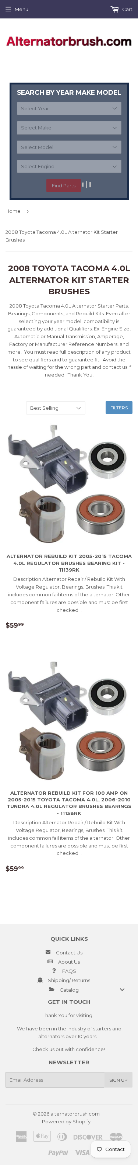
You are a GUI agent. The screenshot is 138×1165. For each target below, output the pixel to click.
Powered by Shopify (66, 1121)
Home (13, 211)
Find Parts (63, 185)
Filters (119, 407)
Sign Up (118, 1080)
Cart (126, 9)
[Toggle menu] (122, 990)
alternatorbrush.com (75, 1114)
